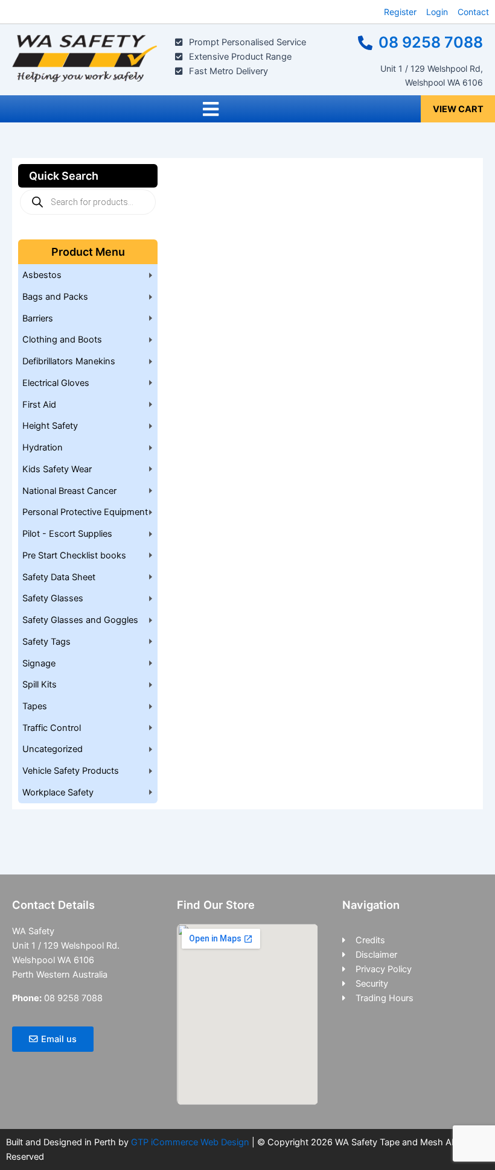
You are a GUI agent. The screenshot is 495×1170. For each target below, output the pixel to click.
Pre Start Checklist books (74, 555)
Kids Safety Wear (57, 469)
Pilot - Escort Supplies (67, 533)
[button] (210, 108)
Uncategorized (52, 749)
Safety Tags (46, 641)
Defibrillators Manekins (68, 361)
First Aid (39, 404)
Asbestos (42, 275)
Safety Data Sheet (58, 577)
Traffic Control (51, 728)
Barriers (37, 318)
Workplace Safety (58, 792)
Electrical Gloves (55, 383)
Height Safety (50, 425)
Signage (39, 663)
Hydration (42, 447)
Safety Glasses (52, 598)
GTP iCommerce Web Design (190, 1142)
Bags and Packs (55, 296)
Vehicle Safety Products (70, 770)
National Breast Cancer (69, 490)
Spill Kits (39, 684)
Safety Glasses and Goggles (80, 620)
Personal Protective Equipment (85, 512)
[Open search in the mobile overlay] (88, 202)
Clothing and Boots (62, 339)
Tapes (34, 706)
